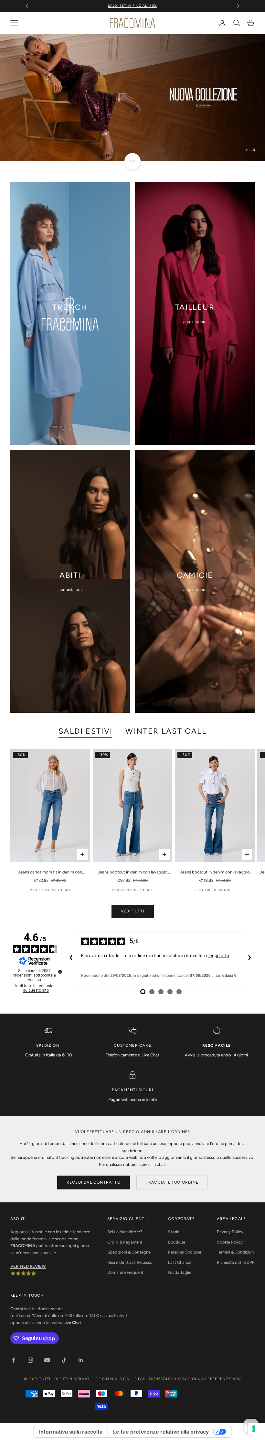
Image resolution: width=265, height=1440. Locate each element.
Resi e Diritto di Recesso (130, 1262)
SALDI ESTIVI (85, 731)
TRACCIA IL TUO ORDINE (172, 1182)
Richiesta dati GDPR (236, 1262)
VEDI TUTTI (132, 911)
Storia (173, 1231)
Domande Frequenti (125, 1272)
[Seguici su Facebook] (13, 1360)
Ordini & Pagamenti (125, 1242)
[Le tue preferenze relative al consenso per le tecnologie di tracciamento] (254, 1429)
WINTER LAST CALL (166, 731)
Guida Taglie (179, 1272)
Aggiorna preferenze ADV (211, 1379)
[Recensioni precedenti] (70, 958)
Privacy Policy (230, 1231)
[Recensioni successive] (249, 958)
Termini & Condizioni (236, 1252)
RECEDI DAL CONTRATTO (94, 1182)
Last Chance (179, 1262)
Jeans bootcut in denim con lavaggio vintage (215, 872)
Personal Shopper (184, 1252)
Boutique (176, 1242)
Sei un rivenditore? (124, 1231)
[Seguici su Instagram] (30, 1360)
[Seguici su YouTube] (47, 1360)
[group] (132, 97)
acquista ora (70, 321)
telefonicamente (47, 1308)
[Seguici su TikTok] (64, 1360)
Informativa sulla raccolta (70, 1431)
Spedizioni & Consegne (129, 1252)
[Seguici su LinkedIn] (81, 1360)
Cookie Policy (230, 1242)
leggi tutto (218, 955)
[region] (132, 97)
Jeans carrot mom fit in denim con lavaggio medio (50, 872)
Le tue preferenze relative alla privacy (161, 1431)
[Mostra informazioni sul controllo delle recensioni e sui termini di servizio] (60, 971)
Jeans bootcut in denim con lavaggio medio (132, 872)
